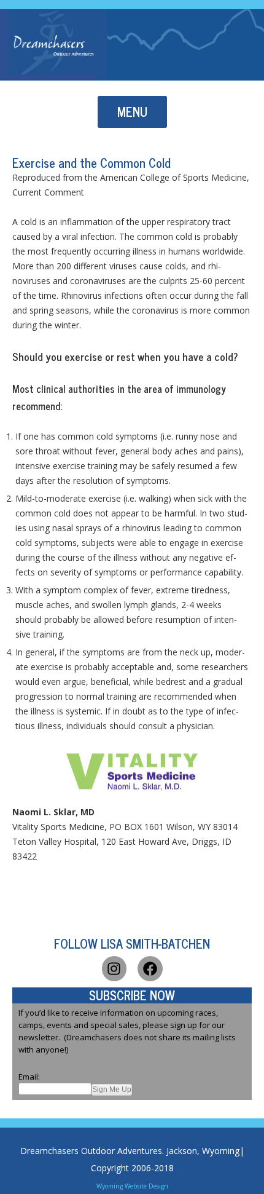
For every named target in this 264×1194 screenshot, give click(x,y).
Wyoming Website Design (132, 1186)
